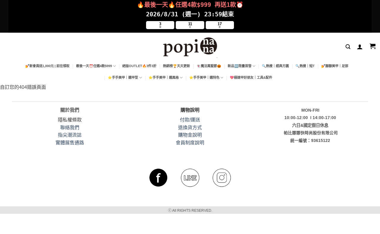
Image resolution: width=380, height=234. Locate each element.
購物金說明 (190, 134)
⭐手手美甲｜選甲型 (123, 77)
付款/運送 (190, 119)
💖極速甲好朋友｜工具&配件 (251, 77)
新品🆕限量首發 (239, 66)
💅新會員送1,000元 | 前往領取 (47, 66)
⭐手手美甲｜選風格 (163, 77)
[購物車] (373, 46)
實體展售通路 (70, 142)
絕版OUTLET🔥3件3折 (139, 66)
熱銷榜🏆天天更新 (176, 66)
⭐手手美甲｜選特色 (204, 77)
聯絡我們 (69, 127)
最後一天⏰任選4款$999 (94, 66)
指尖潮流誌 (70, 134)
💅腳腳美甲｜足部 (334, 66)
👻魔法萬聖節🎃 (209, 66)
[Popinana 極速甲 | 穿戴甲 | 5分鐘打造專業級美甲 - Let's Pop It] (190, 46)
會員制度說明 (190, 142)
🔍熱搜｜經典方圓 (275, 66)
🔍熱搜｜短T (305, 66)
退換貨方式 (190, 127)
